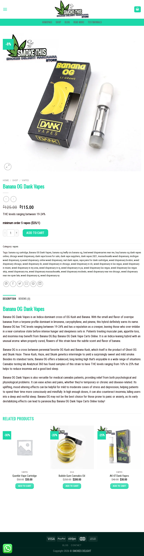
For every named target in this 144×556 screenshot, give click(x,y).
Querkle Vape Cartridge (24, 475)
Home (6, 180)
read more (79, 22)
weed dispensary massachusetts (44, 271)
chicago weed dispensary (22, 256)
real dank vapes (70, 260)
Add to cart (35, 233)
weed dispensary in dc (82, 263)
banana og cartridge (18, 252)
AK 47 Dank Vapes (119, 475)
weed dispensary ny (49, 275)
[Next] (141, 472)
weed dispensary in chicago (56, 263)
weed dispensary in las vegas (108, 263)
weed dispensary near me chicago (104, 271)
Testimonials (95, 22)
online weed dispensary (51, 260)
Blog (67, 22)
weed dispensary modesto (73, 271)
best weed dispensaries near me (98, 252)
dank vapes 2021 (89, 256)
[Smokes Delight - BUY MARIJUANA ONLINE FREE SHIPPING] (72, 9)
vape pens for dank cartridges (93, 260)
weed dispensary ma (18, 271)
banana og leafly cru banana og (67, 252)
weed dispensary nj (30, 275)
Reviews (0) (24, 298)
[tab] (9, 298)
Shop (58, 22)
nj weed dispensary (29, 260)
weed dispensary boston (121, 260)
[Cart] (137, 9)
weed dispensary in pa (72, 267)
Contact (76, 545)
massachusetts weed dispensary (113, 256)
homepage (47, 22)
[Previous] (3, 472)
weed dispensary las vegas (97, 267)
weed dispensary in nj (49, 267)
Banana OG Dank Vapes (40, 252)
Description (9, 298)
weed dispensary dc (32, 263)
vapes (25, 180)
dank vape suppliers (70, 256)
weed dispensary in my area (25, 267)
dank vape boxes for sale (47, 256)
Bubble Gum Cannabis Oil (72, 475)
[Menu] (5, 9)
